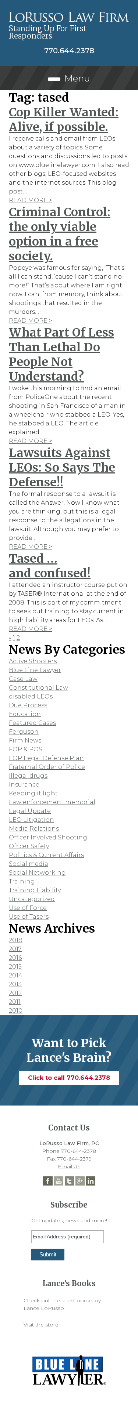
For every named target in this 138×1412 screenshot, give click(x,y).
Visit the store (41, 1324)
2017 (15, 948)
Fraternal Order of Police (47, 766)
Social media (28, 863)
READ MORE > (30, 200)
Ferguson (24, 731)
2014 (15, 975)
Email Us (69, 1166)
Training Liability (35, 890)
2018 (15, 940)
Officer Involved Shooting (48, 837)
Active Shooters (33, 661)
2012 (15, 993)
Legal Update (30, 810)
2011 (15, 1001)
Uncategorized (32, 899)
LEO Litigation (31, 819)
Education (25, 714)
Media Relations (34, 828)
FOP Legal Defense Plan (46, 758)
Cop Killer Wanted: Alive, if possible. (63, 119)
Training (22, 881)
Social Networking (37, 872)
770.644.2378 (69, 50)
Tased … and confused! (50, 566)
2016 (15, 957)
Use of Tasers (29, 916)
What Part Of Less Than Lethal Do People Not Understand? (61, 354)
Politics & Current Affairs (46, 855)
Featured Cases (32, 722)
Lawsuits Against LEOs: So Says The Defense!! (62, 468)
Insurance (24, 784)
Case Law (23, 678)
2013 (15, 984)
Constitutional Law (38, 687)
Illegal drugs (28, 775)
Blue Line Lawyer (35, 670)
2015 (15, 966)
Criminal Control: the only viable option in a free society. (59, 234)
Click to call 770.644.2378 (69, 1077)
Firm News (25, 740)
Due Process (28, 705)
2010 (15, 1010)
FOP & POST (27, 749)
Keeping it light (33, 793)
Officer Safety (29, 846)
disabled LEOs (31, 696)
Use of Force (28, 907)
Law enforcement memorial (52, 802)
